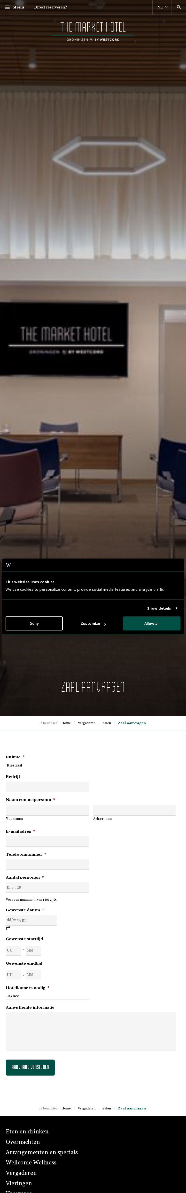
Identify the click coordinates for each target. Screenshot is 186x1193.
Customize (90, 623)
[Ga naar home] (93, 31)
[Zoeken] (178, 7)
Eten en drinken (27, 1131)
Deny (34, 623)
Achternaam (103, 819)
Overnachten (23, 1142)
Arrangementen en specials (42, 1152)
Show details (159, 608)
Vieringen (19, 1183)
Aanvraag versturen (30, 1067)
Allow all (151, 623)
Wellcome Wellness (31, 1162)
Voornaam (14, 819)
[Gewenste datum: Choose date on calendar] (8, 928)
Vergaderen (21, 1173)
